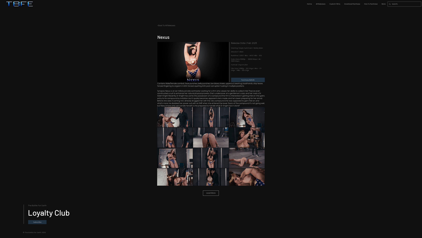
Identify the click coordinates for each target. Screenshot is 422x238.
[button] (320, 4)
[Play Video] (193, 62)
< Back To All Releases (166, 25)
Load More (211, 193)
